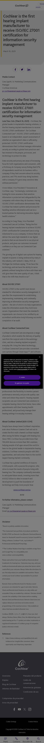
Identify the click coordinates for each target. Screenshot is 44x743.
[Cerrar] (39, 356)
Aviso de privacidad (22, 369)
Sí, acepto (22, 377)
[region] (22, 371)
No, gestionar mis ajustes (22, 383)
